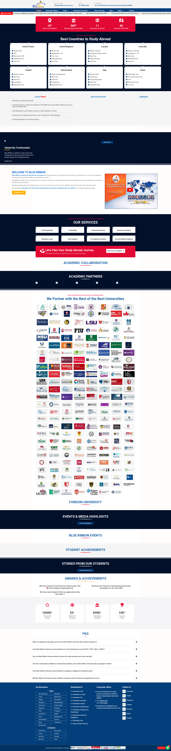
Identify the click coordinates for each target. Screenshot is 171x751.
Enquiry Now (161, 748)
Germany (41, 736)
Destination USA (77, 691)
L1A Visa (131, 85)
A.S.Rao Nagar (58, 705)
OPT (15, 53)
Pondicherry (42, 714)
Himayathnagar (43, 694)
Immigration (17, 82)
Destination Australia (79, 700)
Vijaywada (57, 694)
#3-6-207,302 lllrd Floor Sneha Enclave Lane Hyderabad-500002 (113, 5)
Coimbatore (57, 722)
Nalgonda (41, 708)
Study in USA (18, 51)
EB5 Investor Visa (133, 82)
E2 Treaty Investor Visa (135, 77)
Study (65, 10)
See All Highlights (85, 523)
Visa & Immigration (96, 79)
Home (39, 10)
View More (107, 142)
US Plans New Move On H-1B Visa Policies (103, 13)
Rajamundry (57, 697)
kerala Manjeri (43, 719)
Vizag (40, 697)
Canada (56, 733)
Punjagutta (57, 711)
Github (128, 713)
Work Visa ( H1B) (19, 56)
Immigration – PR (57, 53)
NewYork (41, 739)
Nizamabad (57, 699)
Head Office (42, 731)
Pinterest (129, 709)
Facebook (129, 691)
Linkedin (129, 705)
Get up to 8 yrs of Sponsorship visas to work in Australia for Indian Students (144, 13)
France (41, 733)
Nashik (56, 714)
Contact (131, 10)
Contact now (8, 161)
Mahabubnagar (58, 702)
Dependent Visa (19, 58)
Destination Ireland (78, 703)
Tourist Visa (93, 77)
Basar (40, 722)
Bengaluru (41, 702)
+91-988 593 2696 (84, 5)
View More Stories (85, 570)
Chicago (56, 736)
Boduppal (57, 708)
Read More (18, 192)
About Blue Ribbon (52, 10)
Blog (111, 10)
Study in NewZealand (58, 74)
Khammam (42, 705)
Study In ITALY (94, 74)
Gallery (120, 10)
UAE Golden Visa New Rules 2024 (75, 13)
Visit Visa (17, 61)
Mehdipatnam (58, 716)
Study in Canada (95, 51)
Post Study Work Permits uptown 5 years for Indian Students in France (34, 111)
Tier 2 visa (55, 56)
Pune (40, 716)
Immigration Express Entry (98, 53)
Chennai (56, 719)
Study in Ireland (19, 74)
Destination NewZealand (80, 707)
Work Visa (93, 56)
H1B (129, 79)
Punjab (41, 699)
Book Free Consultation (114, 251)
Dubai (55, 739)
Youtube (129, 718)
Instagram (129, 700)
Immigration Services (80, 10)
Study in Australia (133, 51)
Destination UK (77, 697)
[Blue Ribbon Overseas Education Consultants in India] (38, 4)
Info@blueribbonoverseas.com (64, 5)
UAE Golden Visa (133, 74)
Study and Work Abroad (80, 723)
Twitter (128, 696)
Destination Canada (78, 694)
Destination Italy (77, 720)
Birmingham (57, 731)
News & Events (99, 10)
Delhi (40, 711)
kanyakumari (42, 725)
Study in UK (55, 51)
